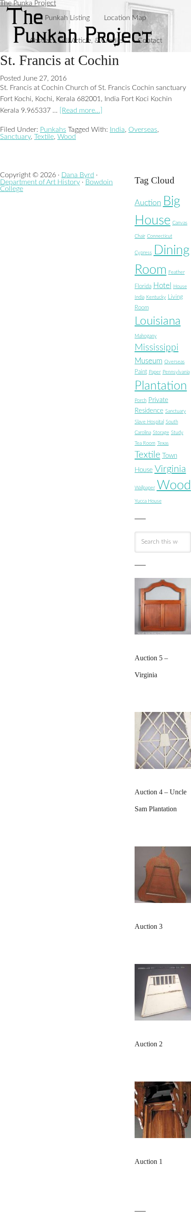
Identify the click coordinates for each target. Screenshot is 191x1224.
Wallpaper (145, 487)
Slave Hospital (149, 421)
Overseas (142, 129)
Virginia (170, 469)
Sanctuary (15, 136)
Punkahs (53, 129)
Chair (140, 236)
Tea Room (145, 443)
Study (177, 432)
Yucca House (148, 501)
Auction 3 (149, 926)
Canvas (179, 222)
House (180, 286)
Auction (148, 203)
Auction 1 (149, 1161)
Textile (44, 136)
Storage (161, 432)
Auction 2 (149, 1044)
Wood (66, 136)
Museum (149, 361)
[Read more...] (81, 110)
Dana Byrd (77, 175)
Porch (141, 400)
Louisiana (158, 321)
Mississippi (157, 347)
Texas (163, 443)
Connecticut (159, 236)
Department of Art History (40, 182)
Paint (141, 372)
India (117, 129)
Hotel (162, 285)
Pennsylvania (176, 372)
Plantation (161, 386)
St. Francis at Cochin (59, 60)
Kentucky (156, 297)
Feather (176, 272)
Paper (155, 372)
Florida (143, 286)
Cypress (143, 252)
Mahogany (146, 335)
